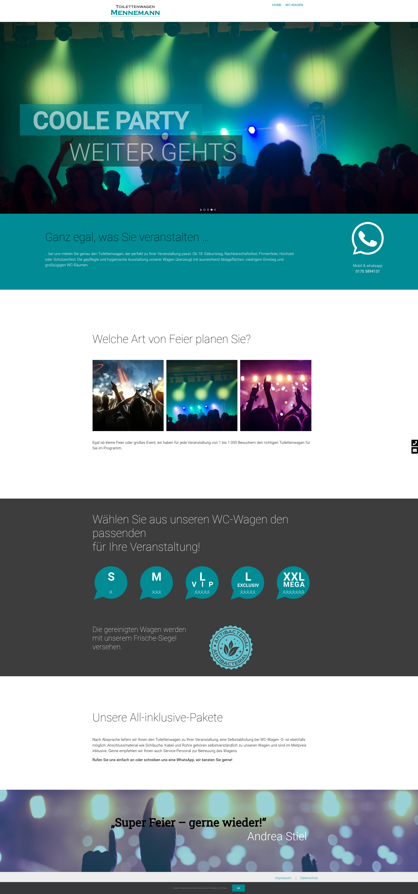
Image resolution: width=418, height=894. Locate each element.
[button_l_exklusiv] (247, 568)
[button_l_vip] (202, 568)
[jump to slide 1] (204, 210)
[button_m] (156, 568)
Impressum (283, 878)
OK (238, 888)
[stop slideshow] (215, 210)
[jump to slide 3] (212, 210)
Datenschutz (309, 878)
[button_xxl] (293, 568)
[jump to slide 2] (208, 210)
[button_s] (110, 568)
